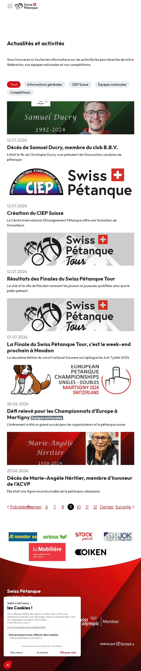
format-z (127, 644)
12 (95, 506)
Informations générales (44, 84)
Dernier (107, 506)
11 (87, 506)
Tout (13, 84)
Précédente (20, 506)
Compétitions (20, 92)
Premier (34, 506)
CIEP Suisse (80, 84)
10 (79, 506)
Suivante (123, 506)
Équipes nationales (112, 84)
